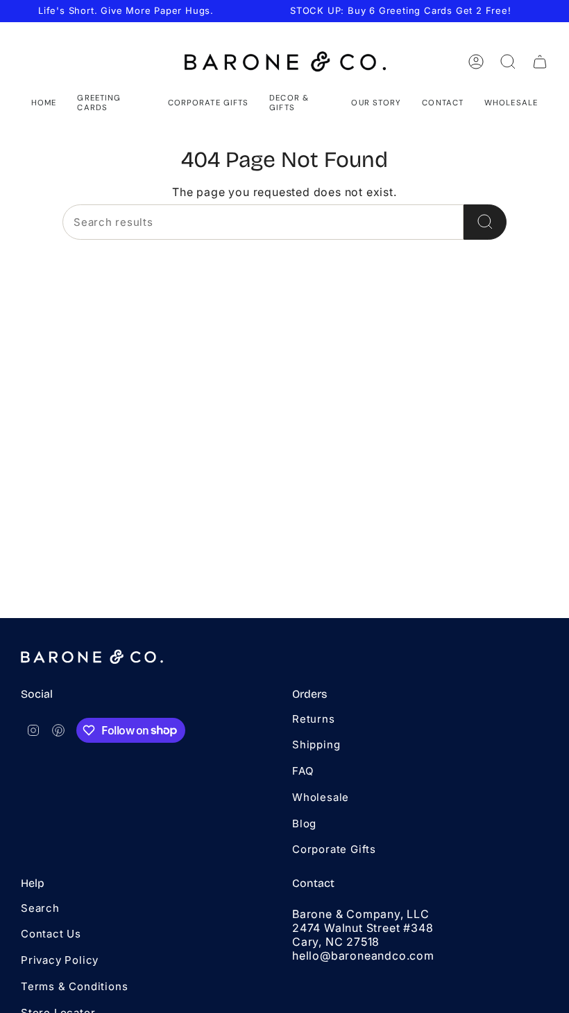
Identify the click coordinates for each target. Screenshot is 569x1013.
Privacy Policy (60, 960)
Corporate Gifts (334, 849)
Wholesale (320, 797)
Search (40, 908)
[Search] (485, 222)
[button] (112, 103)
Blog (304, 823)
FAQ (302, 770)
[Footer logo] (92, 657)
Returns (313, 718)
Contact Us (51, 933)
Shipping (316, 744)
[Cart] (540, 61)
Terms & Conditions (74, 986)
